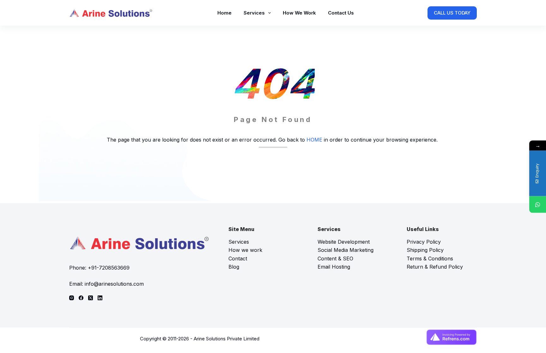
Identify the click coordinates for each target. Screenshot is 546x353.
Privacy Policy (424, 242)
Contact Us (341, 13)
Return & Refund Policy (435, 267)
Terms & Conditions (430, 258)
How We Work (299, 13)
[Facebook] (81, 297)
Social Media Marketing (345, 250)
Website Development (344, 242)
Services (254, 13)
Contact (237, 258)
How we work (245, 250)
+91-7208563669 (109, 268)
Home (224, 13)
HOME (314, 140)
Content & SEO (335, 258)
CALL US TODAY (452, 13)
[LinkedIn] (100, 297)
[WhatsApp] (537, 204)
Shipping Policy (425, 250)
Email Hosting (334, 267)
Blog (233, 267)
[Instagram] (71, 297)
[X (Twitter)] (90, 297)
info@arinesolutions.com (114, 284)
